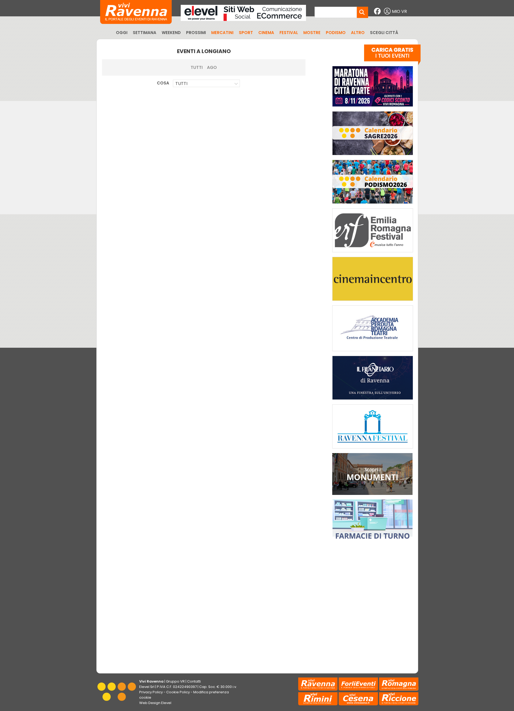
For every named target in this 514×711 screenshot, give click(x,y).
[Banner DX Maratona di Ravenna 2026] (372, 108)
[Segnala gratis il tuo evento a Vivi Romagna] (392, 56)
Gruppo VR (175, 681)
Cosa (163, 83)
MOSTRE (311, 32)
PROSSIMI (196, 32)
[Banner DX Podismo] (372, 205)
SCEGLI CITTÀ (384, 32)
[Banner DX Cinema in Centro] (372, 302)
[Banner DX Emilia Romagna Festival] (372, 253)
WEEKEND (171, 32)
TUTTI (197, 67)
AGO (212, 67)
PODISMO (336, 32)
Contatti (194, 681)
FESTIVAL (288, 32)
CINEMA (266, 32)
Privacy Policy (151, 692)
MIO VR (399, 11)
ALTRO (358, 32)
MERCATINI (222, 32)
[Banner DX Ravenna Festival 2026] (372, 450)
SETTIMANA (144, 32)
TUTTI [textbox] (181, 83)
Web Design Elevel (155, 702)
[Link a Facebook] (378, 11)
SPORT (246, 32)
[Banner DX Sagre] (372, 156)
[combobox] (206, 83)
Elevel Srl (146, 686)
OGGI (121, 32)
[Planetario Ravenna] (372, 401)
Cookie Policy (178, 692)
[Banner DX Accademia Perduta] (372, 352)
